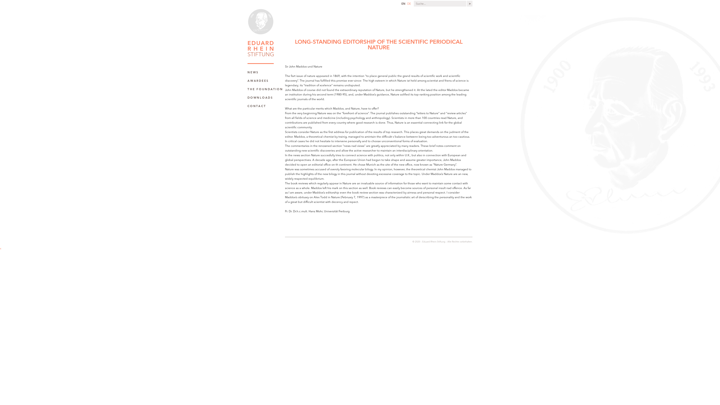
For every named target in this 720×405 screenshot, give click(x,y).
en (403, 4)
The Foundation (265, 89)
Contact (257, 106)
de (409, 4)
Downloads (260, 98)
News (253, 72)
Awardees (258, 81)
